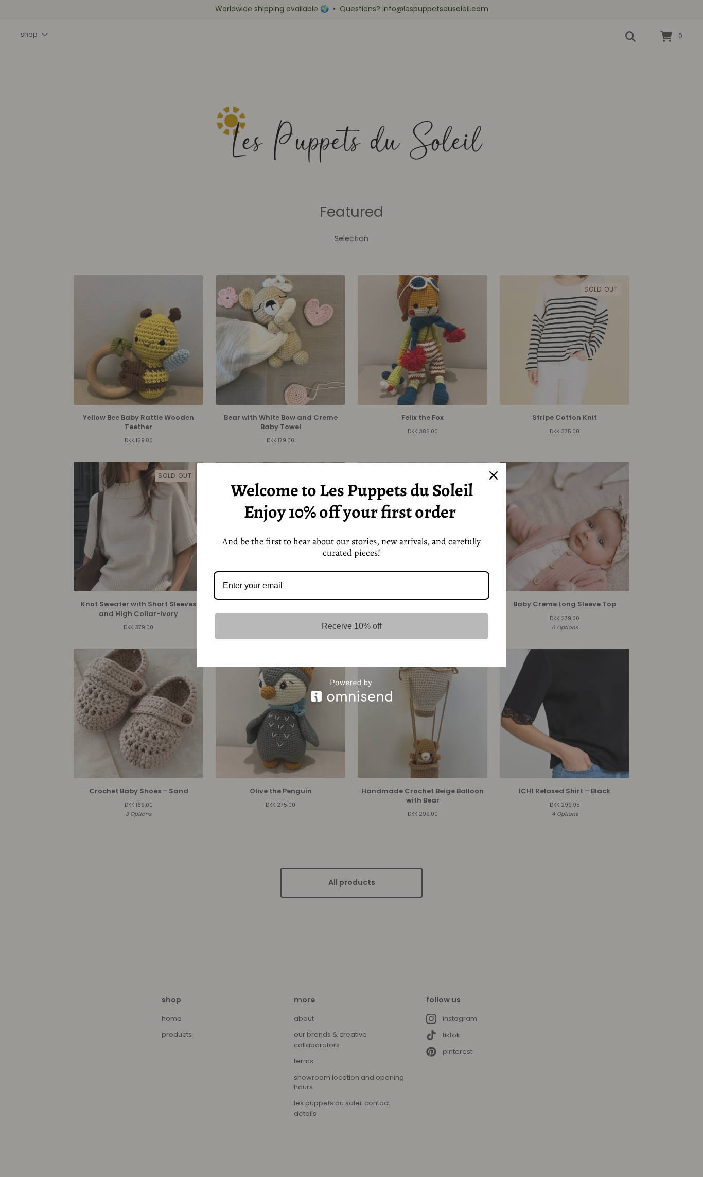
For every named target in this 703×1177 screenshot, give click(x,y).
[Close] (493, 475)
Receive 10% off (351, 626)
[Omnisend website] (351, 690)
